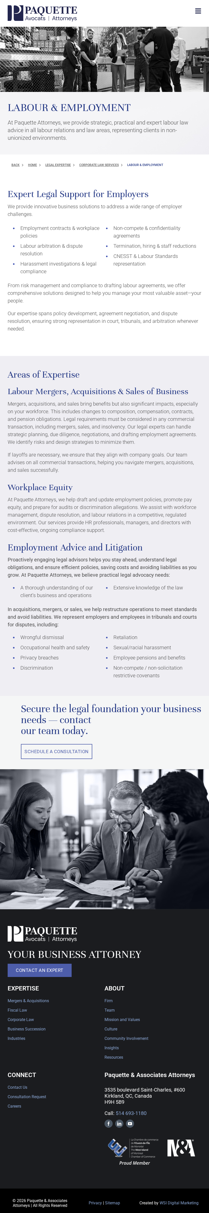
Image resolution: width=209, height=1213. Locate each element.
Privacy (95, 1203)
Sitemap (112, 1203)
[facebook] (108, 1124)
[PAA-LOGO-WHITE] (42, 928)
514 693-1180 (131, 1113)
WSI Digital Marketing (179, 1203)
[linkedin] (119, 1124)
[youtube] (130, 1124)
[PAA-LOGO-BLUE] (42, 8)
